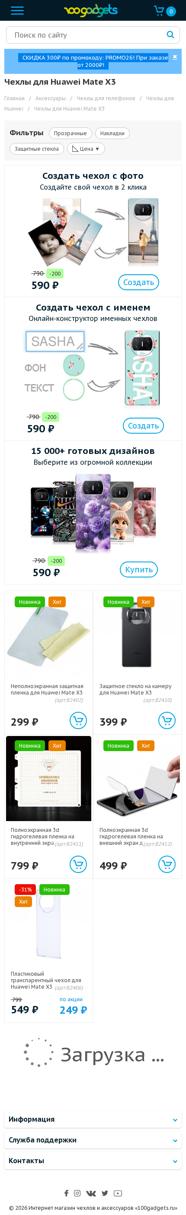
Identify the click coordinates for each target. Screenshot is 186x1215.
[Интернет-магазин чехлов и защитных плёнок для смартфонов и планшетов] (88, 15)
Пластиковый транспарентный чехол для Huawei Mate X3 (46, 980)
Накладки (112, 133)
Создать (138, 282)
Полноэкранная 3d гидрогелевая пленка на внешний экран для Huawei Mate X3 (134, 840)
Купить (139, 569)
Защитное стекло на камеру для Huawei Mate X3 (135, 689)
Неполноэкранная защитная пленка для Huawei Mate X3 (47, 689)
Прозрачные (70, 133)
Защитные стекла (37, 149)
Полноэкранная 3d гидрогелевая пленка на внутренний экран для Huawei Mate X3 (42, 840)
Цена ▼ (86, 148)
